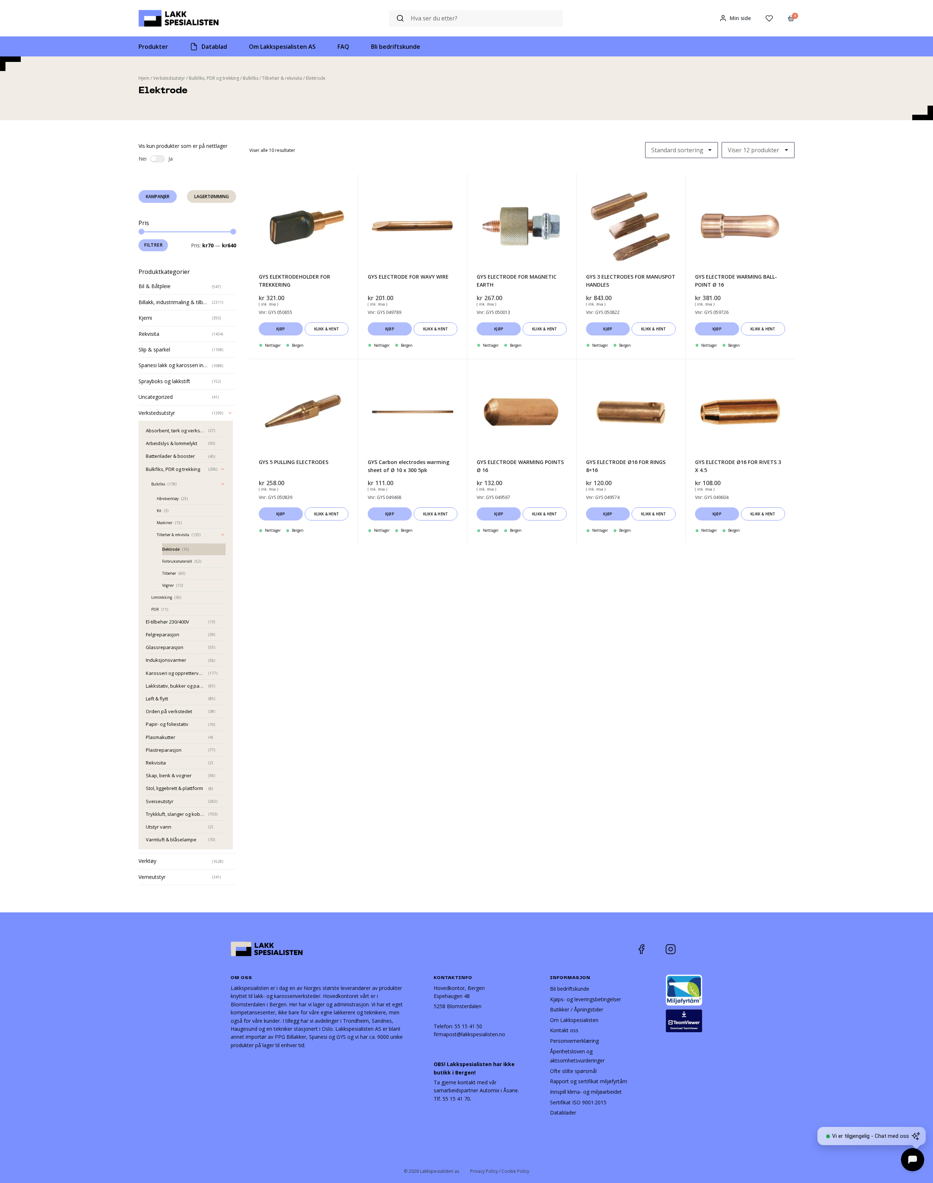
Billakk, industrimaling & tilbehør (173, 302)
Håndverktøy (168, 498)
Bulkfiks (250, 78)
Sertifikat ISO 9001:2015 (578, 1102)
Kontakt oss (564, 1030)
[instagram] (676, 949)
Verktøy (147, 860)
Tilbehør (169, 573)
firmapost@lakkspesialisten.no (469, 1034)
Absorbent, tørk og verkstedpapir (176, 430)
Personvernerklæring (574, 1040)
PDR (155, 609)
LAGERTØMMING (211, 196)
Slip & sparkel (154, 349)
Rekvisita (148, 333)
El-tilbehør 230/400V (167, 621)
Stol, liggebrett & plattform (174, 788)
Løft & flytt (157, 698)
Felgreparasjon (162, 634)
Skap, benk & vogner (169, 775)
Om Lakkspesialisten (574, 1020)
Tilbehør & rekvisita (282, 78)
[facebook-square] (650, 949)
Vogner (168, 585)
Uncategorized (155, 396)
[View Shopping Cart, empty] (791, 18)
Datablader (563, 1112)
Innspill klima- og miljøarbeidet (586, 1091)
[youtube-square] (694, 949)
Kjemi (145, 317)
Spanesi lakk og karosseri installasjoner (173, 365)
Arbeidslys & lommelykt (171, 443)
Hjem (143, 78)
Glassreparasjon (164, 647)
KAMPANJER (157, 196)
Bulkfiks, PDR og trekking (214, 78)
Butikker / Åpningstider (576, 1009)
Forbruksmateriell (177, 561)
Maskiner (164, 522)
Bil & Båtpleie (154, 286)
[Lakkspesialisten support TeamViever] (684, 1020)
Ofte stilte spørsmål (573, 1071)
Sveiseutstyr (159, 801)
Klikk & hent (326, 328)
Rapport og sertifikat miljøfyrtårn (588, 1081)
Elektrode (171, 549)
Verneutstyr (151, 876)
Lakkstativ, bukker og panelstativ (176, 686)
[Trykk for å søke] (400, 18)
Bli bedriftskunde (569, 988)
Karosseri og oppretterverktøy (176, 673)
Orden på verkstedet (169, 711)
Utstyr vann (158, 827)
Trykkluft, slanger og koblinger (176, 814)
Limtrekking (161, 597)
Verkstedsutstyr (169, 78)
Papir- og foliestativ (167, 724)
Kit (159, 510)
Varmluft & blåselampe (171, 839)
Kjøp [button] (280, 328)
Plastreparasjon (163, 750)
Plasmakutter (160, 737)
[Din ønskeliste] (769, 18)
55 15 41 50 (468, 1026)
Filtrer (153, 245)
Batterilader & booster (170, 456)
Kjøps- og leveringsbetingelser (585, 999)
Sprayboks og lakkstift (164, 381)
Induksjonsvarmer (166, 660)
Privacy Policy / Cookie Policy (499, 1171)
